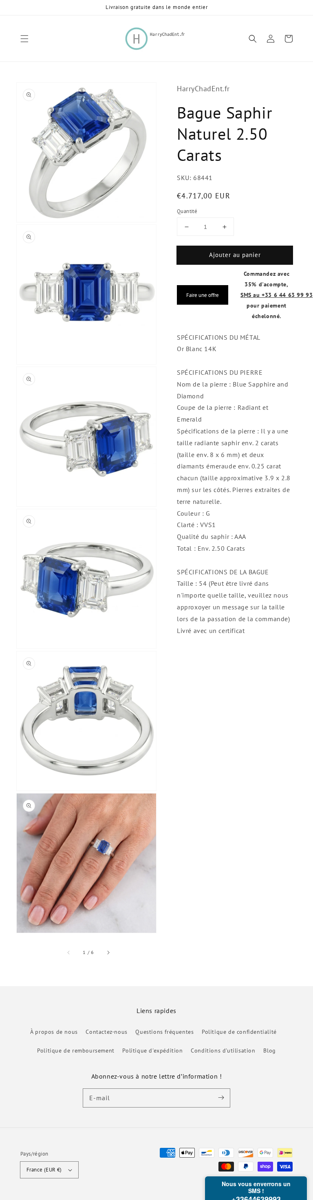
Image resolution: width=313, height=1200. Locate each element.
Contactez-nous (106, 1031)
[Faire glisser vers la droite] (108, 952)
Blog (269, 1050)
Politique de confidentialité (239, 1031)
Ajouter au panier (235, 255)
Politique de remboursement (76, 1050)
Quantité (187, 211)
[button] (24, 39)
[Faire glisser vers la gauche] (69, 952)
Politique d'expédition (152, 1050)
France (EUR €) (44, 1169)
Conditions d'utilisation (223, 1050)
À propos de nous (54, 1031)
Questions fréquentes (164, 1031)
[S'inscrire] (221, 1098)
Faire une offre (202, 295)
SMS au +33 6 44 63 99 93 (276, 295)
